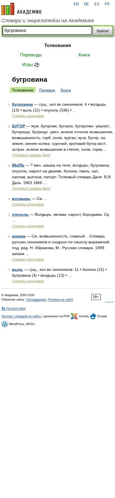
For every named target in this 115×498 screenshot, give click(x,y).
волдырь (21, 198)
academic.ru (21, 9)
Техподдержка (36, 299)
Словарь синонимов (28, 116)
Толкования (57, 45)
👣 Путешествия (13, 308)
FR (107, 4)
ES (96, 4)
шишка (18, 236)
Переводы (31, 55)
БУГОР (18, 126)
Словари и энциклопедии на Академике (47, 20)
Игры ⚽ (31, 64)
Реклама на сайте (60, 299)
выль (17, 269)
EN (76, 4)
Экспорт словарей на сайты (21, 316)
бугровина (22, 104)
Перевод (47, 90)
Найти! (103, 31)
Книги (84, 55)
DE (86, 4)
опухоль (20, 214)
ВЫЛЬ (18, 165)
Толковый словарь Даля (31, 155)
